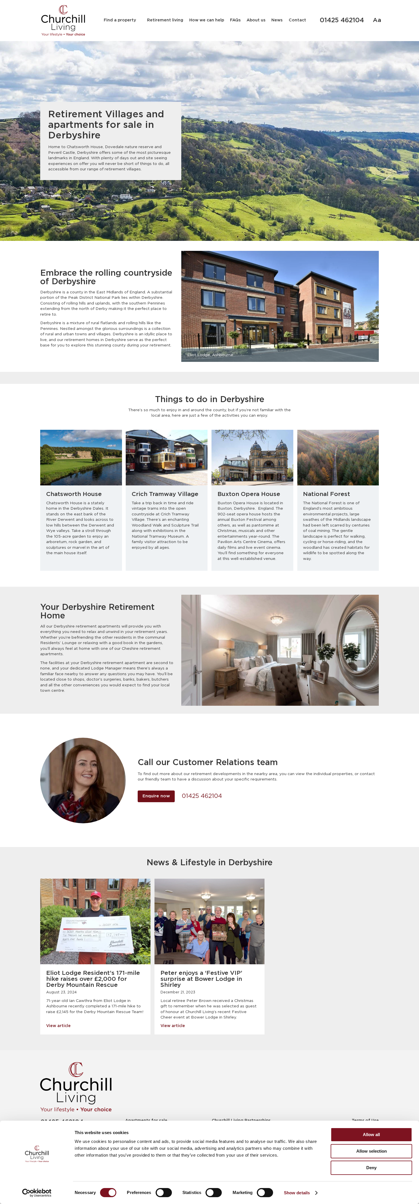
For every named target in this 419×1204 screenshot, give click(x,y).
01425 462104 (342, 20)
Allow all (371, 1134)
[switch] (164, 1192)
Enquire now (156, 796)
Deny (371, 1167)
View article (58, 1026)
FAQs (235, 20)
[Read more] (95, 921)
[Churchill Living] (75, 1087)
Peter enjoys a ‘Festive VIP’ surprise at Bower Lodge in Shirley (201, 979)
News (276, 20)
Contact (297, 20)
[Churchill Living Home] (63, 20)
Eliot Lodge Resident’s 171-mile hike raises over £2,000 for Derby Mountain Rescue (93, 979)
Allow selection (371, 1151)
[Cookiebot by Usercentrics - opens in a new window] (37, 1193)
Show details (297, 1192)
